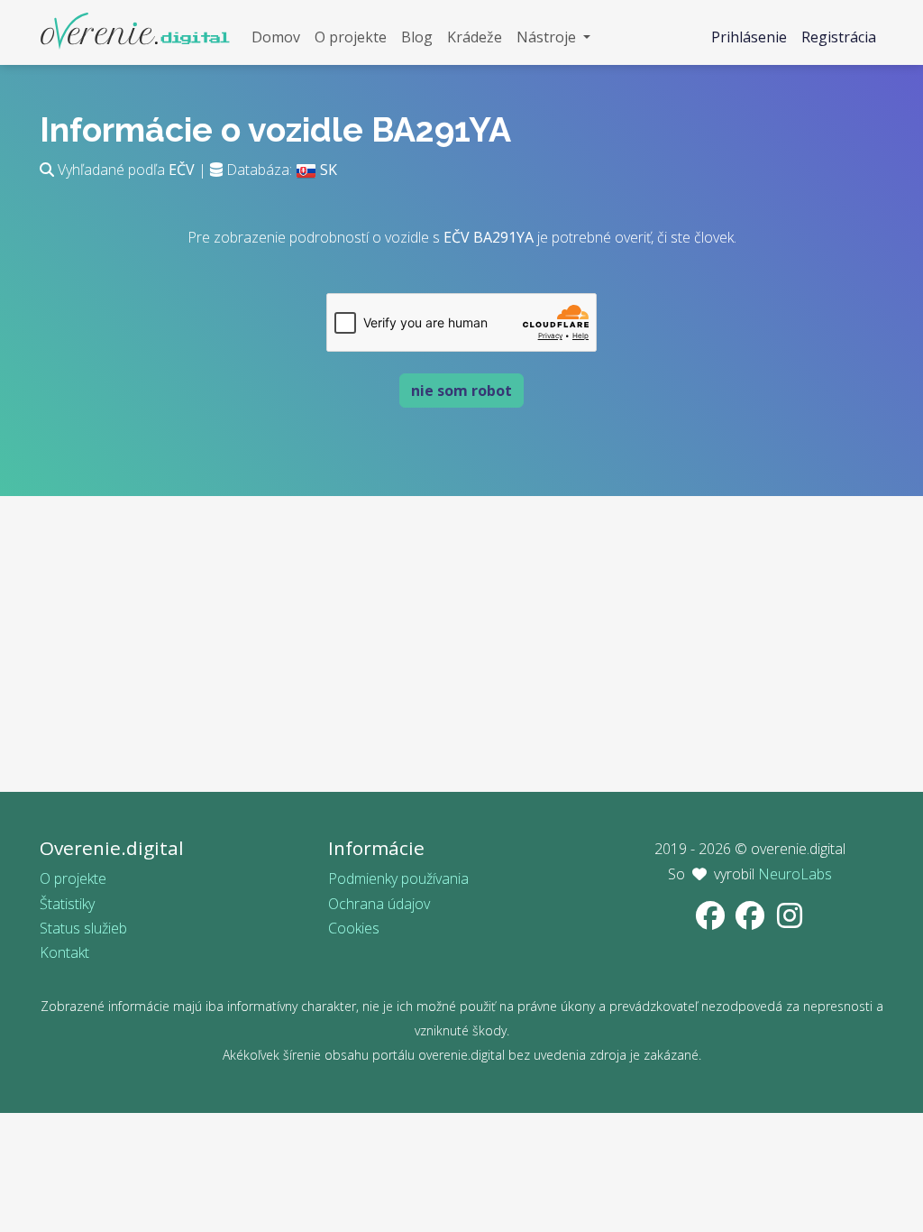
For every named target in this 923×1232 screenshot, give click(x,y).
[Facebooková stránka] (712, 921)
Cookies (353, 928)
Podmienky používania (398, 878)
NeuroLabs (795, 874)
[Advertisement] (461, 665)
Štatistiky (67, 904)
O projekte (73, 878)
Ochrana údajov (379, 904)
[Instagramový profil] (790, 921)
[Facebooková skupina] (752, 921)
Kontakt (64, 952)
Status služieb (83, 928)
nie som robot (461, 390)
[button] (553, 37)
